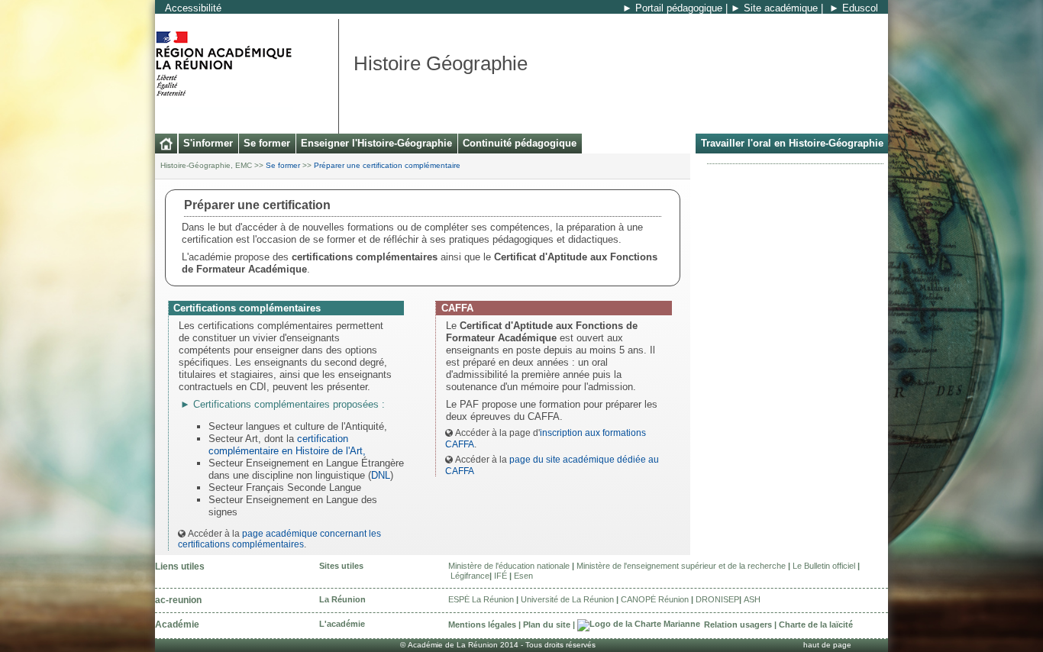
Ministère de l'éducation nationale (509, 565)
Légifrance (469, 575)
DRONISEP (717, 599)
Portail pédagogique (678, 8)
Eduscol (860, 8)
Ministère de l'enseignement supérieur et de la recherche (681, 565)
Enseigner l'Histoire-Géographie (376, 143)
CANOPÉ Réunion (655, 599)
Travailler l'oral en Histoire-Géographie (792, 143)
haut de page (827, 645)
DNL (380, 475)
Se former (267, 143)
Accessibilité (193, 8)
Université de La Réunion (567, 599)
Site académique (781, 8)
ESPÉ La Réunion (481, 599)
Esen (523, 575)
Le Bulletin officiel (824, 565)
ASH (752, 599)
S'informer (208, 143)
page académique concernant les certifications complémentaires (280, 538)
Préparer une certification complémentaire (387, 165)
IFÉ (500, 575)
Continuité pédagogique (519, 143)
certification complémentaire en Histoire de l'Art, (287, 445)
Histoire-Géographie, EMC (206, 165)
